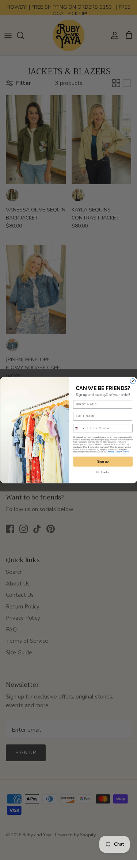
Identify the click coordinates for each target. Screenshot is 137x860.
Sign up (103, 461)
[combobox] (79, 428)
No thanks (102, 472)
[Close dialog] (132, 381)
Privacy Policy (114, 452)
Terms (126, 452)
